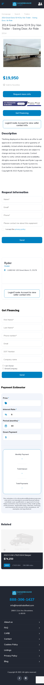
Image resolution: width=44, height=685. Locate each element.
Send (22, 240)
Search (17, 14)
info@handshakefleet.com (22, 605)
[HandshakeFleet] (22, 4)
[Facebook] (19, 678)
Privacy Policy (10, 655)
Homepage (6, 14)
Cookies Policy (11, 644)
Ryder (8, 263)
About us (8, 622)
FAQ (6, 627)
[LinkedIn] (25, 678)
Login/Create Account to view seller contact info (22, 124)
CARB (7, 633)
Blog (6, 661)
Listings (7, 650)
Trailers (27, 14)
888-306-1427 (22, 599)
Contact (7, 639)
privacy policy (20, 229)
